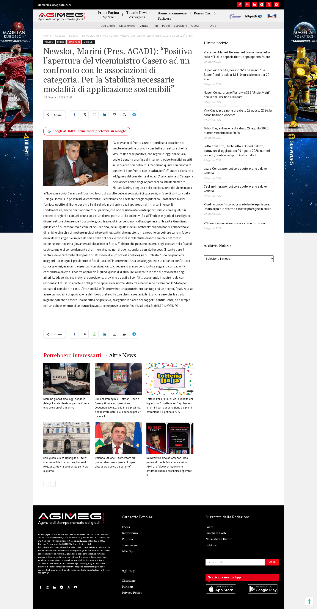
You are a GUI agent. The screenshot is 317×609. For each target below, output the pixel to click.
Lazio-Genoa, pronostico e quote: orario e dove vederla (235, 171)
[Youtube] (276, 4)
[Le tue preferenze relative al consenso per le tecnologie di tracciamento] (309, 601)
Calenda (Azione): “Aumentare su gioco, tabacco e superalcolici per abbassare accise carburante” (115, 462)
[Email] (114, 114)
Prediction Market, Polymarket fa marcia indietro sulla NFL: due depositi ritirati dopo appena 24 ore (237, 55)
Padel (166, 26)
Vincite (144, 26)
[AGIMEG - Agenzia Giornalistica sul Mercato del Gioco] (61, 17)
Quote (195, 26)
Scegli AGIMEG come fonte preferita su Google (89, 131)
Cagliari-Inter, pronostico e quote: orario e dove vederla (235, 189)
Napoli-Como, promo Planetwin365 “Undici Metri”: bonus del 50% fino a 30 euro (237, 95)
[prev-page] (46, 483)
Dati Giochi (108, 26)
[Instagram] (247, 4)
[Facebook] (239, 4)
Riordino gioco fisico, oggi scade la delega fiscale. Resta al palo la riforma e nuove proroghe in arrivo (66, 403)
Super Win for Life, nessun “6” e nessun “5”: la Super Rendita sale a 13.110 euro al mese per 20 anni (236, 74)
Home (47, 35)
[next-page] (53, 483)
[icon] (221, 593)
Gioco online (127, 26)
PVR (155, 26)
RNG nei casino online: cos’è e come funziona (234, 223)
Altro (213, 26)
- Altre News (121, 355)
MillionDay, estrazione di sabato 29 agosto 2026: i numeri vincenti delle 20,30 (237, 131)
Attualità (60, 35)
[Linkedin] (254, 4)
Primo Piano (74, 41)
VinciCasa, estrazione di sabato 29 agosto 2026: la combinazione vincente (238, 113)
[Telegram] (261, 4)
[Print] (124, 114)
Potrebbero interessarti (72, 355)
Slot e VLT (88, 41)
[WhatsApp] (94, 114)
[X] (268, 4)
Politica (73, 35)
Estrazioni (180, 26)
